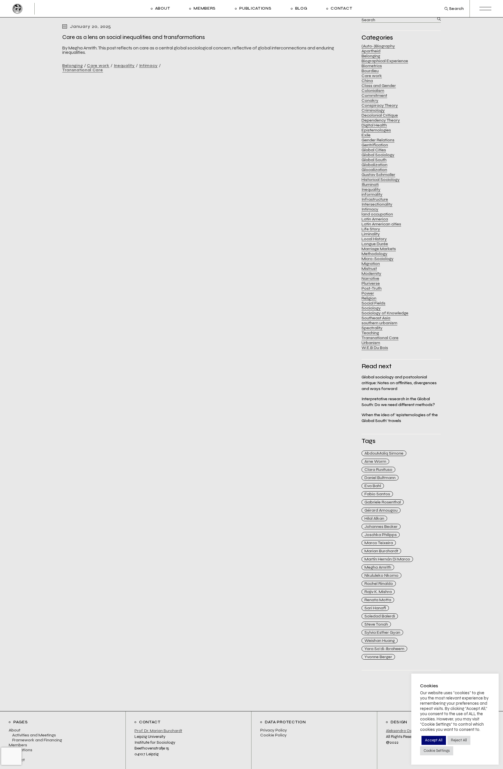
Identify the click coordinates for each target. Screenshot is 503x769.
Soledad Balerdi (379, 616)
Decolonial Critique (380, 115)
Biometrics (372, 65)
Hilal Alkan (374, 518)
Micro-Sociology (378, 258)
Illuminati (370, 184)
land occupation (377, 214)
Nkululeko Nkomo (381, 575)
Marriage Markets (379, 248)
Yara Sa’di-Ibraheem (384, 648)
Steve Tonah (376, 624)
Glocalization (374, 169)
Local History (374, 238)
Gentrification (375, 145)
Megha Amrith (377, 567)
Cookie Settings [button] (437, 750)
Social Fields (373, 303)
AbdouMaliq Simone (383, 453)
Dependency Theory (381, 120)
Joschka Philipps (380, 534)
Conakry (370, 100)
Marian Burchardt (381, 551)
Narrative (370, 278)
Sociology (371, 308)
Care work (98, 65)
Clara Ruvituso (378, 469)
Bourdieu (370, 70)
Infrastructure (375, 199)
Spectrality (372, 327)
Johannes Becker (381, 526)
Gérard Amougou (381, 510)
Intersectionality (377, 204)
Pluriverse (371, 283)
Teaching (370, 332)
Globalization (374, 164)
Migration (371, 263)
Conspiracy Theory (380, 105)
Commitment (374, 95)
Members (18, 745)
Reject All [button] (459, 740)
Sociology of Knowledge (385, 313)
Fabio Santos (377, 494)
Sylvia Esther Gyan (382, 632)
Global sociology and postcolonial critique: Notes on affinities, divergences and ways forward (399, 383)
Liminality (371, 234)
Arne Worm (375, 461)
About (14, 730)
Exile (366, 135)
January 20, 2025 (90, 26)
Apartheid (371, 51)
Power (368, 293)
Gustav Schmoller (378, 174)
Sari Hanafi (375, 608)
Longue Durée (375, 243)
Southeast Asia (376, 318)
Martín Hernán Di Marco (387, 559)
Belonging (72, 65)
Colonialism (373, 90)
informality (372, 194)
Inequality (124, 65)
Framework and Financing (37, 740)
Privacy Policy (273, 730)
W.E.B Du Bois (375, 347)
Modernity (371, 273)
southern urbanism (379, 323)
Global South (374, 159)
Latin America (375, 219)
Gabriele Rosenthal (382, 502)
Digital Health (374, 125)
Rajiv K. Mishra (378, 591)
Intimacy (148, 65)
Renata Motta (377, 599)
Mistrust (369, 268)
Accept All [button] (433, 740)
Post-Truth (372, 288)
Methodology (374, 253)
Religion (369, 298)
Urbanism (371, 342)
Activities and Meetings (34, 735)
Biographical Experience (385, 60)
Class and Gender (379, 85)
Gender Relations (378, 140)
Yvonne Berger (378, 656)
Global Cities (374, 149)
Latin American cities (381, 224)
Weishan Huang (379, 640)
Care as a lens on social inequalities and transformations (133, 37)
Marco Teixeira (378, 542)
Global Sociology (378, 154)
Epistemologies (376, 130)
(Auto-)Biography (378, 46)
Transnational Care (82, 70)
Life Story (371, 229)
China (367, 80)
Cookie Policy (273, 735)
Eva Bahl (372, 485)
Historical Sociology (381, 179)
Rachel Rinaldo (378, 583)
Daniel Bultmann (380, 477)
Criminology (373, 110)
